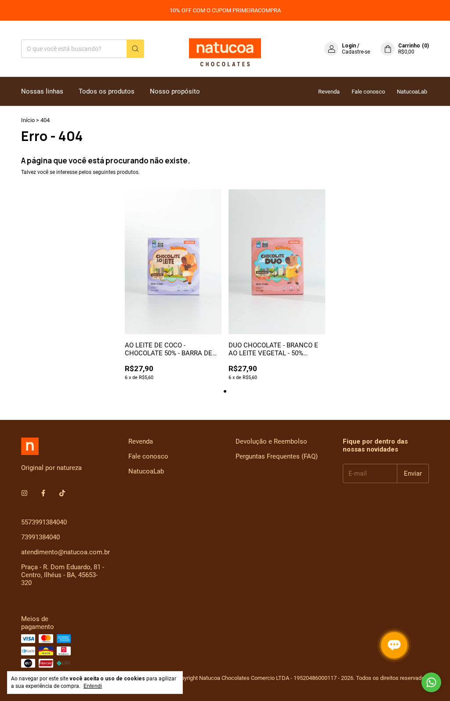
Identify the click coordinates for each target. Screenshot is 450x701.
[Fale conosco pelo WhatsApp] (431, 682)
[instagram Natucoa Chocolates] (24, 493)
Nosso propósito (175, 91)
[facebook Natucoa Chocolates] (43, 493)
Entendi (92, 686)
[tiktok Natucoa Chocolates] (62, 493)
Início (28, 120)
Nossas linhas (42, 91)
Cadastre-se (356, 52)
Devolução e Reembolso (271, 441)
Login (349, 46)
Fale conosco (368, 91)
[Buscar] (135, 49)
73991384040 (40, 537)
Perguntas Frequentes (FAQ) (277, 456)
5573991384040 (44, 522)
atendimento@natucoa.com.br (65, 552)
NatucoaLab (412, 91)
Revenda (329, 91)
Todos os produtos (106, 91)
